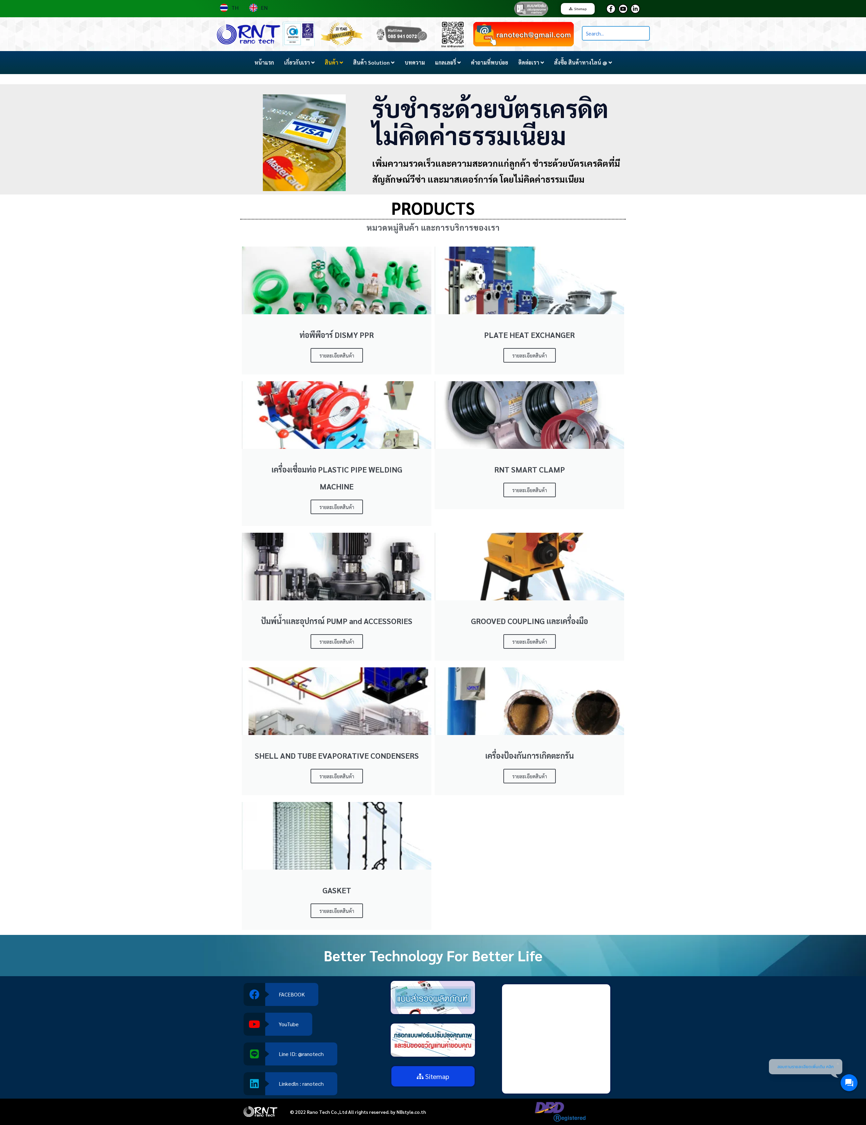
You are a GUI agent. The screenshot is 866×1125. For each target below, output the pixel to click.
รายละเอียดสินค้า (336, 355)
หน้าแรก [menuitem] (264, 62)
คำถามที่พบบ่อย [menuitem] (489, 62)
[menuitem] (299, 62)
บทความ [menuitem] (415, 62)
